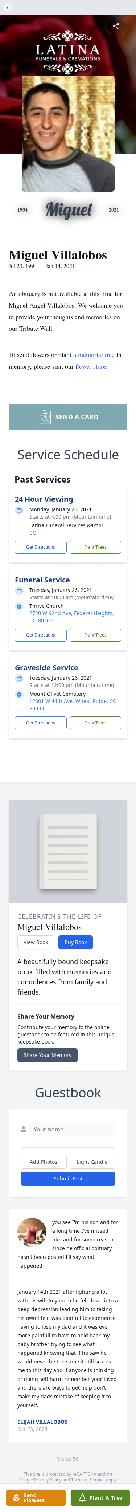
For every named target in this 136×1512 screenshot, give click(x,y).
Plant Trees (95, 547)
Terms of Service (88, 1480)
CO (33, 532)
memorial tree (96, 354)
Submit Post (68, 1178)
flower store (90, 366)
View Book (36, 942)
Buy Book (76, 942)
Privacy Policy (47, 1480)
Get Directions (40, 547)
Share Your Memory (47, 1055)
